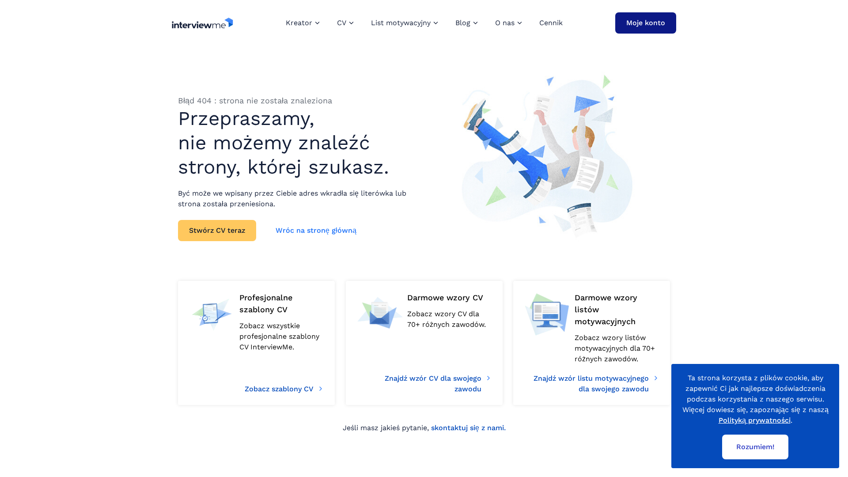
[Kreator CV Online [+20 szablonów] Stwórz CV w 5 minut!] (202, 23)
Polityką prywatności (755, 420)
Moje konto (645, 23)
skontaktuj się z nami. (468, 428)
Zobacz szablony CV (279, 389)
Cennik (551, 23)
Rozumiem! (755, 447)
